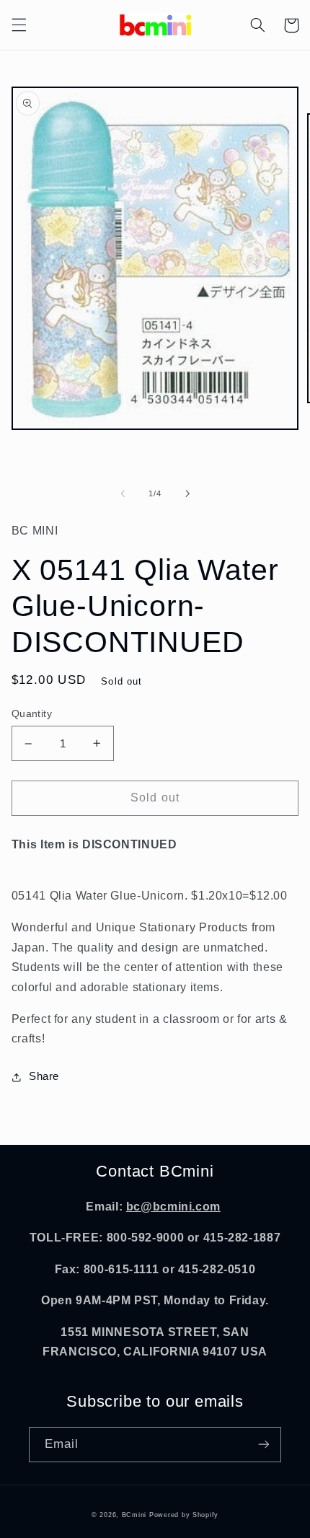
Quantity (32, 713)
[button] (18, 25)
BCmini (134, 1515)
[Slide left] (122, 494)
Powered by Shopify (183, 1515)
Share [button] (44, 1076)
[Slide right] (187, 494)
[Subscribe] (263, 1444)
